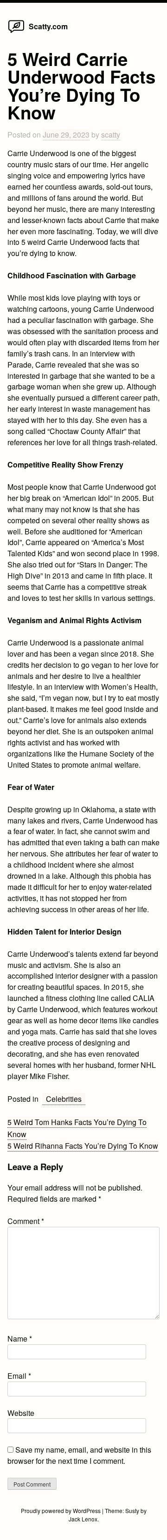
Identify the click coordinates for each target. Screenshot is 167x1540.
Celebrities (64, 1098)
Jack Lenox (83, 1519)
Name (19, 1338)
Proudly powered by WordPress (61, 1510)
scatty (110, 134)
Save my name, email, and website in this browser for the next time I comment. (79, 1455)
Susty (132, 1510)
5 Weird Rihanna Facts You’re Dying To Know (82, 1145)
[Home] (16, 32)
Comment (25, 1221)
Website (20, 1413)
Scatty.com (48, 26)
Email (19, 1375)
